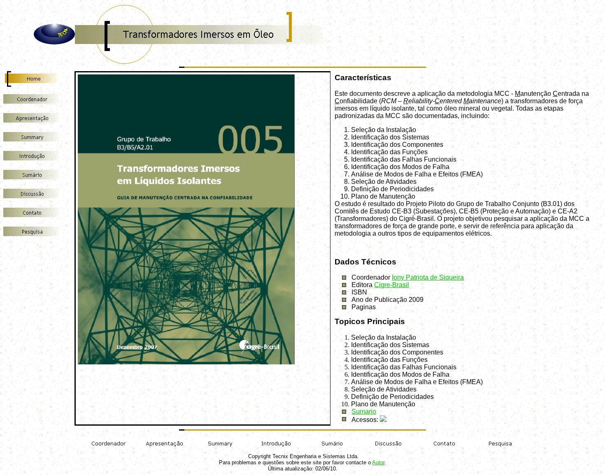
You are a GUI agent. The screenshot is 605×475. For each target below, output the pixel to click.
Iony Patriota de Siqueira (428, 277)
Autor (378, 462)
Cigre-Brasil (391, 284)
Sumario (363, 411)
